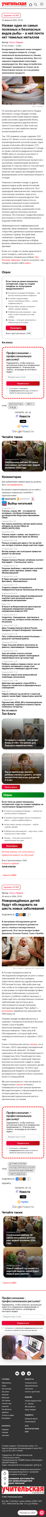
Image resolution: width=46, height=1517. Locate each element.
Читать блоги (11, 787)
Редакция (5, 1429)
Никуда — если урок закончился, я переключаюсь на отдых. (22, 321)
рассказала (7, 1011)
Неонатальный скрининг (21, 1171)
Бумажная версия (31, 1419)
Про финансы (6, 1409)
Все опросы (7, 342)
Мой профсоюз (30, 1407)
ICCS (26, 1426)
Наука (4, 1386)
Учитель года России (32, 1392)
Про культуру (6, 1389)
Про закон (5, 1392)
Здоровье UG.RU (11, 15)
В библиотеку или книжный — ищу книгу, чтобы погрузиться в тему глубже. (22, 314)
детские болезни (17, 1164)
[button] (9, 499)
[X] (24, 914)
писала (33, 1044)
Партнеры (5, 1435)
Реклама (5, 1432)
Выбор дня (5, 1397)
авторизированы (15, 485)
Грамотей (5, 1406)
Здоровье (16, 260)
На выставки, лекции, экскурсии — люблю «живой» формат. (22, 308)
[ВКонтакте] (17, 914)
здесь (28, 263)
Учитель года (6, 1403)
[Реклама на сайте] (42, 1513)
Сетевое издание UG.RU (33, 1401)
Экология (5, 1395)
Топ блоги (9, 713)
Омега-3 (30, 404)
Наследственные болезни (22, 1167)
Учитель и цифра (8, 1415)
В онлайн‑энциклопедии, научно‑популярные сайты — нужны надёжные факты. (23, 301)
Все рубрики (6, 1418)
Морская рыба (16, 404)
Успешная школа (31, 1383)
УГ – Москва (29, 1404)
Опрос (7, 795)
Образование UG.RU (12, 459)
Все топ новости (9, 710)
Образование (6, 1383)
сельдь (12, 407)
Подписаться (23, 383)
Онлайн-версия (30, 1422)
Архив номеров (30, 1410)
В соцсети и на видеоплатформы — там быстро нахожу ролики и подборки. (24, 294)
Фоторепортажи (32, 1429)
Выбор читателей (20, 503)
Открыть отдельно (10, 863)
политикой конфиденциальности (27, 1328)
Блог (27, 1432)
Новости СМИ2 (9, 875)
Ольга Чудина (16, 42)
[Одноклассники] (20, 914)
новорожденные (17, 1174)
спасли (19, 1084)
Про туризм (6, 1400)
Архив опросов (9, 866)
